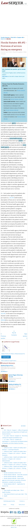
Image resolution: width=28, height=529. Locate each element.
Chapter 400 (20, 37)
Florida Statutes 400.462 (17, 99)
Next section (25, 335)
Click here (4, 76)
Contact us (22, 501)
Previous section (3, 337)
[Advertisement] (14, 20)
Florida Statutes (5, 37)
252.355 (11, 198)
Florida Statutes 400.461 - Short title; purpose (15, 474)
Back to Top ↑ (14, 527)
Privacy (12, 504)
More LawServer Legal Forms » (8, 360)
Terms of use (22, 504)
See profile (4, 371)
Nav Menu (25, 3)
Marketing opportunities (9, 501)
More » (2, 498)
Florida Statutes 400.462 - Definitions (13, 476)
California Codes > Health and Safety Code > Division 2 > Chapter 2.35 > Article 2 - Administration (14, 459)
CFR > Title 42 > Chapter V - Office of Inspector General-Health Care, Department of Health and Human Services (15, 432)
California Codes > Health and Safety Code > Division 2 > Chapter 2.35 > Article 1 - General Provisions (14, 453)
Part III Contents (14, 334)
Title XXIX (13, 37)
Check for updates (17, 52)
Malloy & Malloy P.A (15, 384)
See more (23, 425)
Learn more (6, 357)
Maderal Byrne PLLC (7, 365)
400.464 (3, 320)
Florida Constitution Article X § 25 (12, 472)
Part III (3, 39)
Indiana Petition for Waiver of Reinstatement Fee (13, 353)
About (4, 504)
